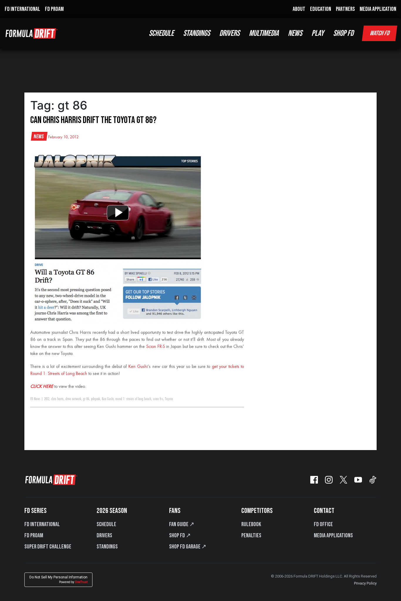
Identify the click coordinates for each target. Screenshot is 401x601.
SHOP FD (343, 33)
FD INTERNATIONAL (22, 9)
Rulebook (251, 524)
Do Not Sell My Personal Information (58, 579)
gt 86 (86, 399)
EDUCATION (320, 9)
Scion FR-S (155, 346)
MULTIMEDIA (264, 33)
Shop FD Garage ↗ (187, 546)
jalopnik (95, 399)
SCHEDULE (161, 33)
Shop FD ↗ (180, 535)
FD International (42, 524)
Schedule (106, 524)
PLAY (317, 33)
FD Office (323, 524)
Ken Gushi (138, 366)
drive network (73, 399)
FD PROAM (54, 9)
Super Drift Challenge (47, 546)
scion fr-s (158, 399)
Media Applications (333, 535)
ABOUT (299, 9)
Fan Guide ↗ (181, 524)
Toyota (169, 399)
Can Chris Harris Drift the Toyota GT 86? (93, 120)
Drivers (104, 535)
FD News (35, 399)
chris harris (57, 399)
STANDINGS (196, 33)
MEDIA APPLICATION (378, 9)
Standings (107, 546)
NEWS (295, 33)
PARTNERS (345, 9)
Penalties (251, 535)
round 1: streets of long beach (133, 399)
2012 (46, 399)
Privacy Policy (365, 583)
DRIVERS (229, 33)
